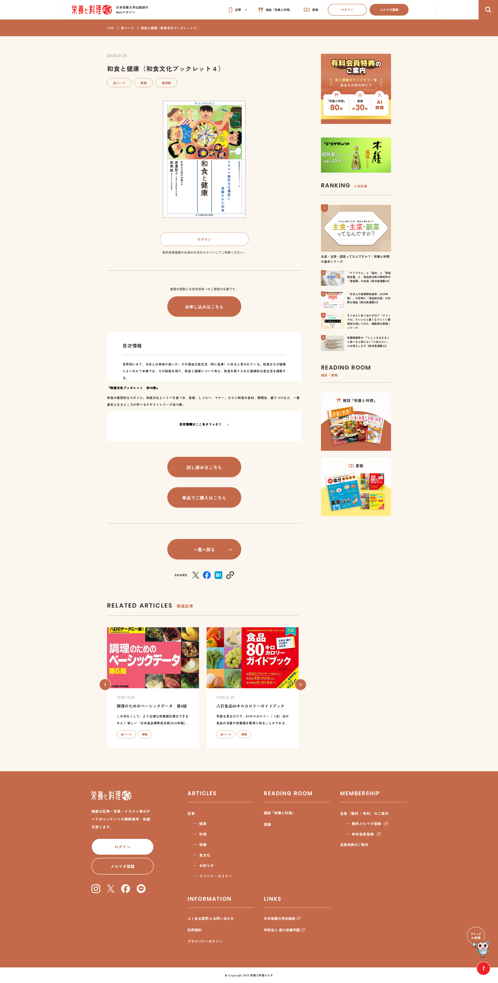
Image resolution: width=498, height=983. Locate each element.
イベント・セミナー (215, 875)
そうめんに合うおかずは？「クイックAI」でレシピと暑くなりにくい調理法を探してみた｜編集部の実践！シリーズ (369, 321)
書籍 (143, 82)
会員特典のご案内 (354, 844)
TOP (110, 27)
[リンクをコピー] (230, 575)
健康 (203, 823)
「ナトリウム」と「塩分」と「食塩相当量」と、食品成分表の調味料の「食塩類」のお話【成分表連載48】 (369, 277)
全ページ (127, 27)
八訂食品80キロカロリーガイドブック (250, 706)
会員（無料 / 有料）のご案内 (364, 813)
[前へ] (105, 684)
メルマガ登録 (389, 9)
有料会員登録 (363, 834)
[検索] (488, 9)
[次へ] (300, 684)
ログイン (347, 9)
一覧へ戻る (204, 549)
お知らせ (206, 865)
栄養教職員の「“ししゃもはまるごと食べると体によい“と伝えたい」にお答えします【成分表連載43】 (368, 342)
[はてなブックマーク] (218, 575)
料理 (203, 834)
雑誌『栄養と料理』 (279, 812)
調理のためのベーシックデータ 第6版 (152, 706)
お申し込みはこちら (204, 307)
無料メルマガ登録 (366, 823)
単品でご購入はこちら (204, 497)
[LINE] (141, 888)
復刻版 (166, 82)
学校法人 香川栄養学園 (282, 929)
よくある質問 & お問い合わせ (211, 918)
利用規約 (195, 929)
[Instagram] (95, 888)
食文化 (204, 855)
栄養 (203, 844)
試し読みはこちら (204, 467)
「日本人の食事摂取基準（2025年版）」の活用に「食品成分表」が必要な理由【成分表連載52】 (369, 298)
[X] (195, 575)
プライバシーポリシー (205, 941)
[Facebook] (207, 575)
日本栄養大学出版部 (279, 918)
